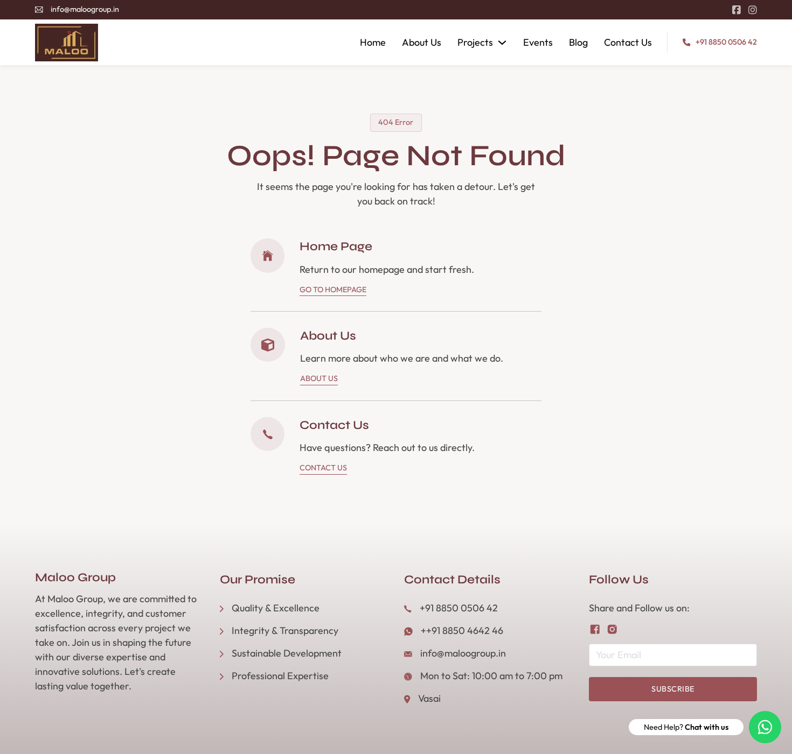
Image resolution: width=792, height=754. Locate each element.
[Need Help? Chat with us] (765, 727)
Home (373, 42)
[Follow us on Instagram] (612, 629)
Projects (475, 42)
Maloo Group (75, 578)
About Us (421, 42)
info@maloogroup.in (85, 9)
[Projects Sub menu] (502, 42)
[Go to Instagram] (752, 10)
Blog (578, 42)
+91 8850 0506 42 (726, 42)
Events (538, 42)
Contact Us (628, 42)
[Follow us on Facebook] (595, 629)
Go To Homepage (333, 289)
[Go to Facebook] (736, 10)
